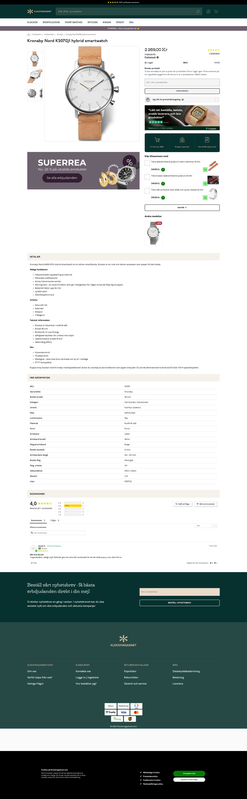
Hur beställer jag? (86, 683)
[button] (211, 563)
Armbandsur (37, 35)
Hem (28, 34)
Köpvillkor (130, 671)
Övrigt (120, 22)
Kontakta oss (83, 671)
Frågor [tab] (53, 520)
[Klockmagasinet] (39, 11)
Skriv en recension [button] (206, 504)
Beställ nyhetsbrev (179, 603)
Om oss (31, 671)
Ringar (107, 22)
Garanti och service (135, 683)
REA (131, 22)
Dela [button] (35, 563)
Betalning (178, 677)
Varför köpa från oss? (39, 677)
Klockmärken (49, 35)
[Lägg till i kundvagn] (205, 169)
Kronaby (60, 35)
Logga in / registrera (87, 677)
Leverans (178, 683)
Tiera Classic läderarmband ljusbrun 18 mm (171, 176)
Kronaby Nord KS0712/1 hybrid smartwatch (81, 35)
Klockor (32, 22)
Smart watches (73, 22)
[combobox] (129, 11)
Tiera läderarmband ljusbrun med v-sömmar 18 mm (175, 162)
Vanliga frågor (35, 683)
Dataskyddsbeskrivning (186, 671)
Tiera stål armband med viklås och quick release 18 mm (177, 190)
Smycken (93, 22)
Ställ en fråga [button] (183, 504)
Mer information (40, 378)
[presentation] (146, 98)
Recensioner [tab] (36, 520)
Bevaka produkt (152, 68)
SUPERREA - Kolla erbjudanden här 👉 (123, 28)
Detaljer (35, 257)
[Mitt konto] (208, 11)
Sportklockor (51, 22)
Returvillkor (131, 677)
